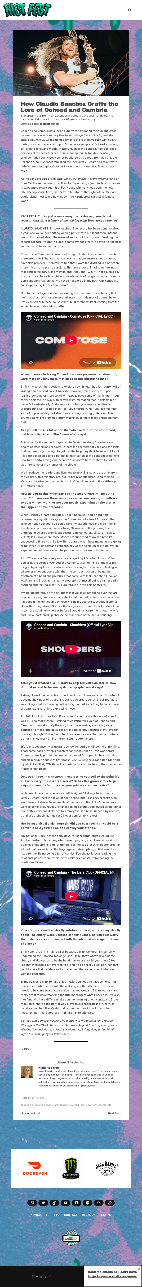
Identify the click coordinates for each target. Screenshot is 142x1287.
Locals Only (85, 1082)
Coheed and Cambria (41, 1104)
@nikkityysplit (88, 1085)
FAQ (57, 1215)
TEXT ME (105, 1215)
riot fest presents (101, 1104)
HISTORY (88, 1215)
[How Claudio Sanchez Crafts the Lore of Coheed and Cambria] (71, 63)
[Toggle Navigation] (136, 10)
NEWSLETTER (40, 1215)
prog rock (78, 1104)
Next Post (114, 1113)
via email (53, 1085)
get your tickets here (55, 1034)
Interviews (38, 1097)
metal (69, 1104)
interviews (59, 1104)
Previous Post (30, 1113)
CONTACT (71, 1215)
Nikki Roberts (49, 124)
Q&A (88, 1104)
